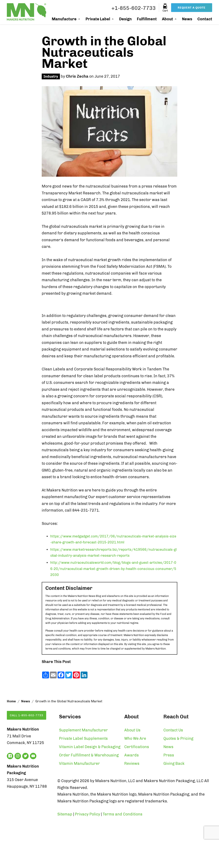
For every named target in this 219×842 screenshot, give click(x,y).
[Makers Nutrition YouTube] (33, 756)
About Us (132, 730)
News (187, 19)
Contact (204, 19)
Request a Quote (192, 7)
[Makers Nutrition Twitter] (25, 756)
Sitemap (64, 814)
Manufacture (64, 19)
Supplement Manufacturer (83, 730)
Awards (131, 755)
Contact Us (173, 730)
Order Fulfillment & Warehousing (89, 755)
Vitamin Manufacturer (79, 763)
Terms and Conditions (122, 814)
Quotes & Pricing (178, 738)
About (167, 19)
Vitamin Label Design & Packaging (89, 746)
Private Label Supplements (83, 738)
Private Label (98, 19)
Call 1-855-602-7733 (26, 715)
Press (168, 755)
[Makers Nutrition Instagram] (17, 756)
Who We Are (135, 738)
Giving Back (174, 763)
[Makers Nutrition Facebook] (10, 756)
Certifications (136, 746)
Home (11, 701)
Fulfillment (147, 19)
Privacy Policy (87, 814)
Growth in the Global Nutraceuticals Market (104, 52)
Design (125, 19)
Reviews (131, 763)
